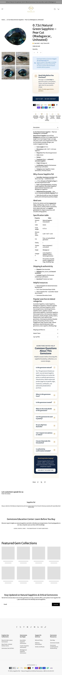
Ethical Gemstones (38, 671)
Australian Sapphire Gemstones (23, 641)
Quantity (35, 49)
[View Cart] (58, 9)
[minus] (34, 52)
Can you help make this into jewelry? (43, 442)
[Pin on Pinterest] (45, 482)
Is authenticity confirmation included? (43, 450)
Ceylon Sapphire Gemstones (24, 646)
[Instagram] (27, 627)
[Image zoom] (15, 37)
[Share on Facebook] (38, 482)
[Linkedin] (38, 627)
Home (3, 19)
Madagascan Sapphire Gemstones (23, 651)
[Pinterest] (24, 627)
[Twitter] (20, 627)
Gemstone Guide (54, 643)
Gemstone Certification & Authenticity (54, 647)
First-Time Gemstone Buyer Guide (45, 289)
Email (5, 604)
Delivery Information (38, 643)
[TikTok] (31, 627)
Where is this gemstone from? (43, 395)
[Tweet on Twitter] (41, 482)
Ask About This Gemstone (46, 470)
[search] (55, 9)
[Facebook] (17, 627)
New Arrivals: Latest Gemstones (7, 640)
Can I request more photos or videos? (44, 433)
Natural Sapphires (26, 671)
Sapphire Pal (16, 671)
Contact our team (48, 279)
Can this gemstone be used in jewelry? (44, 417)
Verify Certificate (39, 647)
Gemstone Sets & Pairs (8, 648)
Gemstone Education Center (44, 295)
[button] (46, 98)
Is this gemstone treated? (44, 402)
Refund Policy (39, 640)
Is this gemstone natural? (44, 367)
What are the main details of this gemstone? (44, 409)
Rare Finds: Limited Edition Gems (7, 645)
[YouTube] (34, 627)
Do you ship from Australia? (41, 425)
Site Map (52, 640)
